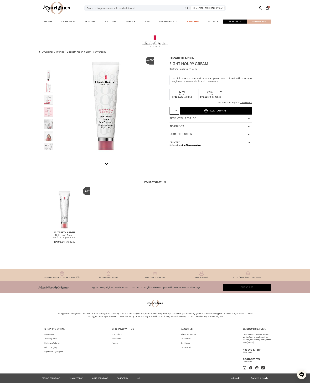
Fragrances (68, 21)
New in (115, 343)
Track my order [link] (50, 338)
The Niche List (235, 21)
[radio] (182, 94)
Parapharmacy (168, 21)
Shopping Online (54, 329)
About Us (186, 329)
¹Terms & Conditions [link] (51, 378)
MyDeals (213, 21)
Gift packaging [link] (50, 347)
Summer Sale (259, 21)
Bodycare (110, 21)
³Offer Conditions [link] (100, 378)
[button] (106, 164)
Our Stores (185, 343)
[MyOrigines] (56, 8)
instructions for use (183, 118)
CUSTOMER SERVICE (254, 329)
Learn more (246, 102)
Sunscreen (192, 21)
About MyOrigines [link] (188, 334)
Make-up (130, 21)
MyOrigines (47, 52)
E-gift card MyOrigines (53, 351)
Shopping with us (123, 329)
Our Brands (185, 338)
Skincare (90, 21)
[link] (260, 8)
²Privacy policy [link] (76, 378)
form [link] (251, 337)
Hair (147, 21)
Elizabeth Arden (75, 52)
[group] (105, 105)
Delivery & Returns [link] (51, 343)
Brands (47, 21)
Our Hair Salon (187, 347)
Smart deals (117, 334)
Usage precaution (181, 134)
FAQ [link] (138, 378)
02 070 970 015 (251, 359)
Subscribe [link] (247, 287)
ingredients (177, 126)
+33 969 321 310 (251, 350)
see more (213, 81)
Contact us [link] (122, 378)
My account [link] (49, 334)
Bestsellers (116, 338)
